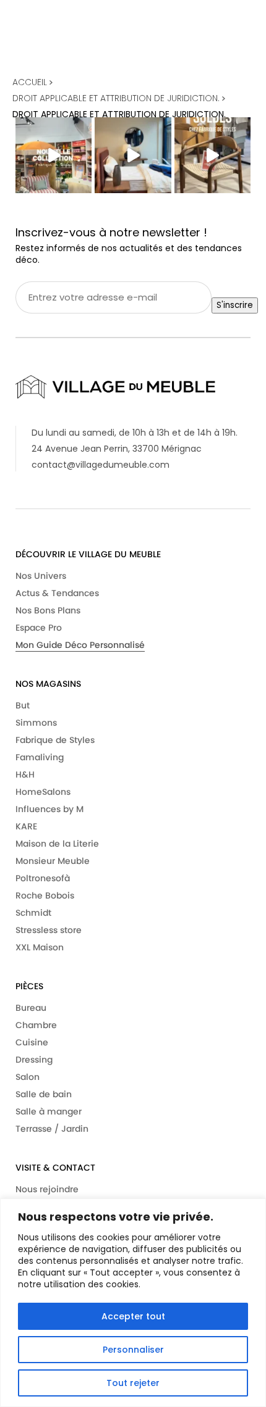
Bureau (30, 1008)
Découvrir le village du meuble (88, 554)
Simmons (36, 722)
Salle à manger (48, 1111)
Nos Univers (40, 576)
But (22, 705)
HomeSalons (43, 792)
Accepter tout (133, 1316)
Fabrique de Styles (55, 740)
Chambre (36, 1025)
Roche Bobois (44, 895)
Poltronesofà (42, 878)
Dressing (34, 1059)
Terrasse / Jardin (51, 1129)
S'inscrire (235, 305)
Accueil (30, 82)
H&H (25, 774)
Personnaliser (133, 1349)
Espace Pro (38, 627)
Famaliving (39, 757)
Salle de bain (43, 1094)
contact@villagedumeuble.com (100, 465)
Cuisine (31, 1042)
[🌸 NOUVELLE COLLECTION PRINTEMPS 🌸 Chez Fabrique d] (53, 155)
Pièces (29, 986)
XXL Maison (39, 947)
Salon (27, 1077)
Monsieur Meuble (52, 861)
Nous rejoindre (47, 1189)
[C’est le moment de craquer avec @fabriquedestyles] (212, 155)
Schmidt (33, 913)
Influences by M (49, 809)
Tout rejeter (133, 1383)
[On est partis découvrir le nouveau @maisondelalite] (133, 155)
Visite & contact (55, 1167)
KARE (26, 826)
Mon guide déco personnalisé (80, 645)
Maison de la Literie (57, 843)
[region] (133, 1302)
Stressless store (48, 930)
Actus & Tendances (57, 593)
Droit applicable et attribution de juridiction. (117, 98)
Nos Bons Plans (47, 610)
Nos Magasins (48, 684)
